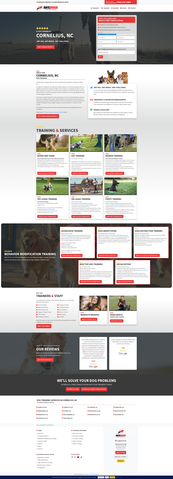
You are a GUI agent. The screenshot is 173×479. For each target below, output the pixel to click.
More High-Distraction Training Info (147, 255)
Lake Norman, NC (69, 414)
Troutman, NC (68, 418)
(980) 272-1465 (73, 389)
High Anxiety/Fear (43, 460)
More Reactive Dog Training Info (90, 281)
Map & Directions (121, 449)
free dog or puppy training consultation (53, 112)
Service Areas (43, 425)
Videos (39, 446)
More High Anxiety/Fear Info (107, 255)
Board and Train (77, 433)
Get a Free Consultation (47, 116)
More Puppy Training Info (114, 216)
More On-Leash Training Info (81, 216)
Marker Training (77, 443)
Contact (40, 449)
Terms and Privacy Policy (93, 474)
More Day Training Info (79, 173)
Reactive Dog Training (44, 465)
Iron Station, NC (120, 411)
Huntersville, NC (95, 411)
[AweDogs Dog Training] (121, 433)
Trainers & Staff (42, 441)
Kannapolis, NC (42, 414)
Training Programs (43, 436)
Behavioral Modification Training (47, 438)
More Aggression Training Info (71, 255)
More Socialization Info (125, 281)
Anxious (61, 312)
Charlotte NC (42, 407)
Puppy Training (77, 441)
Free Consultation (45, 47)
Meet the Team (43, 326)
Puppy (43, 309)
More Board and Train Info (46, 173)
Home (37, 425)
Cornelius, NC (119, 407)
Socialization (41, 467)
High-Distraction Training (45, 462)
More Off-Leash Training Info (47, 216)
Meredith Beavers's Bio (88, 319)
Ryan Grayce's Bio (116, 321)
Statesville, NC (42, 418)
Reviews (40, 443)
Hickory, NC (67, 411)
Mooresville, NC (94, 414)
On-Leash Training (78, 438)
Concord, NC (93, 407)
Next (100, 57)
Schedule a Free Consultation (94, 389)
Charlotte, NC (68, 407)
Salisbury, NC (119, 414)
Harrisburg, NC (42, 411)
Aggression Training (43, 457)
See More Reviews (45, 360)
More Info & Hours (120, 457)
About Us (40, 433)
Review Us (121, 461)
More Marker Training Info (114, 173)
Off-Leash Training (78, 436)
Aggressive (40, 307)
